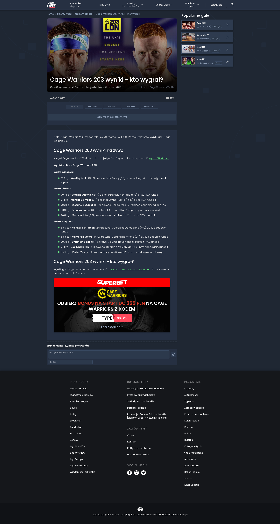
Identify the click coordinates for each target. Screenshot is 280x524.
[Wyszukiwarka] (232, 4)
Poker (187, 433)
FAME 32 (186, 21)
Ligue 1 (73, 408)
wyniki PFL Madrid (159, 158)
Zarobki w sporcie (194, 408)
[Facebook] (129, 472)
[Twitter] (143, 472)
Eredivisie (75, 420)
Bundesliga (76, 427)
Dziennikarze (191, 420)
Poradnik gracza (136, 408)
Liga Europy (76, 459)
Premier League (79, 401)
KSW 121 (186, 45)
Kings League (191, 485)
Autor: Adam (57, 98)
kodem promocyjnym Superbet (130, 269)
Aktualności (191, 395)
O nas (130, 435)
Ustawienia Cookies (138, 454)
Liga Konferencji (79, 465)
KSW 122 (186, 57)
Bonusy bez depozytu (75, 5)
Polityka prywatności (139, 448)
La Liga (73, 414)
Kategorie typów (193, 446)
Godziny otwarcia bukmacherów (145, 388)
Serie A (74, 440)
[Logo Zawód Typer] (51, 5)
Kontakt (131, 441)
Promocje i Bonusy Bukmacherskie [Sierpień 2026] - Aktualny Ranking (147, 416)
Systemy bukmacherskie (141, 395)
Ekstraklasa (76, 433)
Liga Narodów (77, 446)
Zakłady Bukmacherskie (140, 401)
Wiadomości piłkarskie (82, 472)
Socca (187, 478)
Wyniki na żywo (190, 5)
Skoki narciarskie (193, 452)
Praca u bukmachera (196, 414)
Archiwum (190, 459)
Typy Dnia (104, 4)
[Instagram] (136, 472)
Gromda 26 (188, 33)
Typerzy (189, 401)
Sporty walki (163, 4)
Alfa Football (191, 465)
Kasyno (188, 427)
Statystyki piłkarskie (81, 395)
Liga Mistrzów (77, 452)
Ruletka (188, 440)
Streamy (189, 388)
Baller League (192, 472)
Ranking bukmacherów (131, 5)
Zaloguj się (216, 4)
